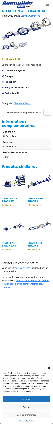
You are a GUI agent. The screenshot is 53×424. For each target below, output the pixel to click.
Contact (32, 420)
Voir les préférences (26, 414)
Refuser (26, 407)
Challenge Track (22, 103)
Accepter (26, 399)
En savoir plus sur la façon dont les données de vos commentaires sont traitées (25, 284)
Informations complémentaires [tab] (23, 112)
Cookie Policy (23, 420)
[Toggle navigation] (47, 4)
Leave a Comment (30, 15)
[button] (48, 367)
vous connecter (22, 267)
